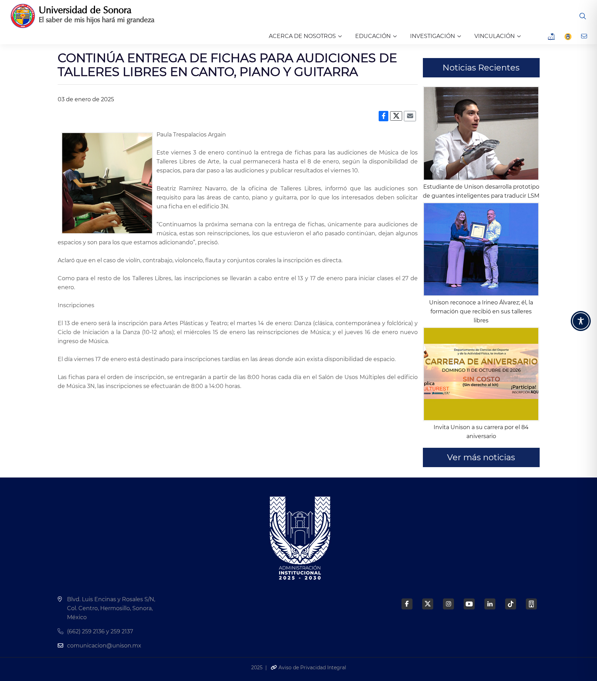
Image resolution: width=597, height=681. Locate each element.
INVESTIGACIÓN (432, 36)
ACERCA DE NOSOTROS (302, 36)
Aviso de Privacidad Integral (311, 667)
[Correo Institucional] (584, 36)
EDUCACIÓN (373, 36)
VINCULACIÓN (494, 36)
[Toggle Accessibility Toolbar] (580, 321)
